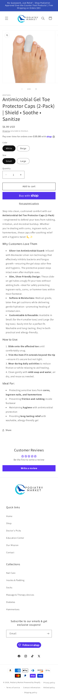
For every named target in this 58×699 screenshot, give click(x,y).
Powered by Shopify (32, 682)
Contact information (31, 687)
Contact (10, 552)
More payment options (29, 203)
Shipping (6, 131)
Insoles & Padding (15, 580)
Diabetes (10, 602)
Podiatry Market (17, 682)
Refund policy (49, 687)
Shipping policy (30, 692)
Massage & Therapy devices (20, 594)
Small (9, 161)
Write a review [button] (29, 468)
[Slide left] (22, 89)
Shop (9, 523)
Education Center (15, 537)
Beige (23, 148)
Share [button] (8, 430)
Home (9, 516)
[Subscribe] (48, 633)
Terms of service (13, 687)
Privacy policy (49, 682)
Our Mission (12, 545)
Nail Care (10, 572)
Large (23, 161)
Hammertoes (12, 609)
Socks (9, 587)
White (9, 148)
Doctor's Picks (13, 530)
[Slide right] (36, 89)
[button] (6, 18)
